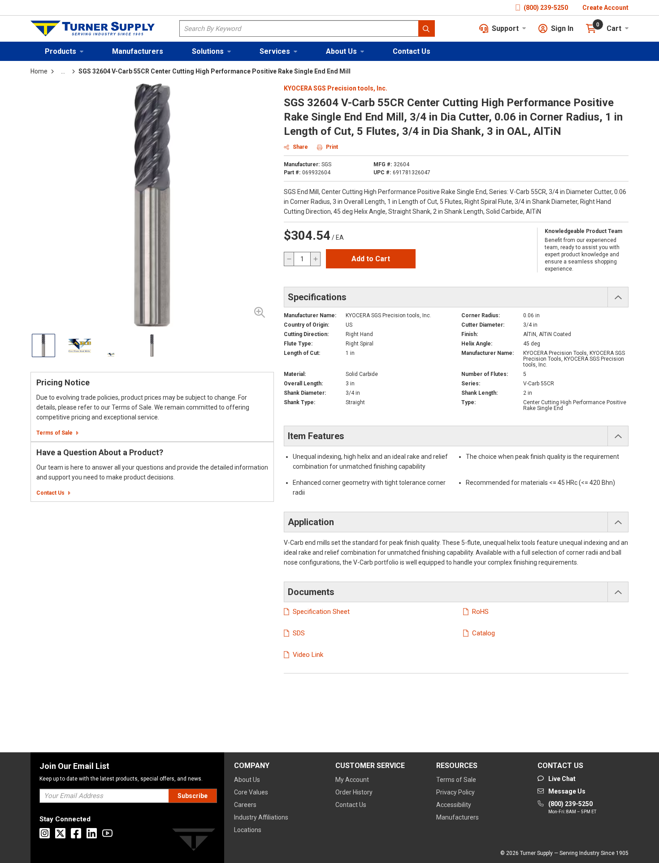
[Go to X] (60, 833)
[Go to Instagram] (44, 833)
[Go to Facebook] (76, 833)
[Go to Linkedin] (92, 833)
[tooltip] (63, 71)
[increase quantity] (315, 259)
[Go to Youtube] (107, 833)
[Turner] (193, 841)
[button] (64, 51)
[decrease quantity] (289, 259)
